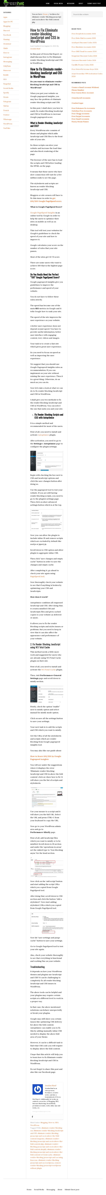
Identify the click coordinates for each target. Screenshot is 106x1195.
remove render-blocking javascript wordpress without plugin (45, 1165)
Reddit (5, 75)
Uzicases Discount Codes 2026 (84, 60)
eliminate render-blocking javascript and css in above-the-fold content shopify (46, 1146)
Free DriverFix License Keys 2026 (85, 69)
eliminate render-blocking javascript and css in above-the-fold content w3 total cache (46, 1152)
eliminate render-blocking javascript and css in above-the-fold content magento (44, 1136)
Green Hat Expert (18, 3)
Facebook (7, 35)
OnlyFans (7, 66)
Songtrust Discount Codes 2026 (84, 56)
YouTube (6, 128)
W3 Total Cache (48, 669)
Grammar (7, 44)
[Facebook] (32, 1117)
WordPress (34, 1125)
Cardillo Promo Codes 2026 (82, 65)
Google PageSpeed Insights (42, 212)
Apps (5, 17)
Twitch (6, 110)
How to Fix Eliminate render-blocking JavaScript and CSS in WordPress (45, 35)
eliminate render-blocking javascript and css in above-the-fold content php (46, 1141)
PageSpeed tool (37, 576)
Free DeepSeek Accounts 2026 (84, 34)
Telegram (7, 101)
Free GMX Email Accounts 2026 (84, 51)
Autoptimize (43, 435)
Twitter (6, 115)
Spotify (6, 93)
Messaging (7, 62)
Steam (5, 97)
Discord (6, 30)
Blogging (44, 1122)
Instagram (7, 57)
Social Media (8, 88)
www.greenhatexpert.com (41, 1111)
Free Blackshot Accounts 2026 (84, 47)
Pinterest (7, 70)
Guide (5, 48)
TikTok (6, 106)
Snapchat (7, 84)
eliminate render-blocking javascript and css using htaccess (46, 1157)
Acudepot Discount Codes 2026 (84, 43)
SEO (56, 1122)
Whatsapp (7, 119)
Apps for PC (8, 22)
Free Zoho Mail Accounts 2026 (84, 38)
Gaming (6, 39)
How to (51, 1122)
